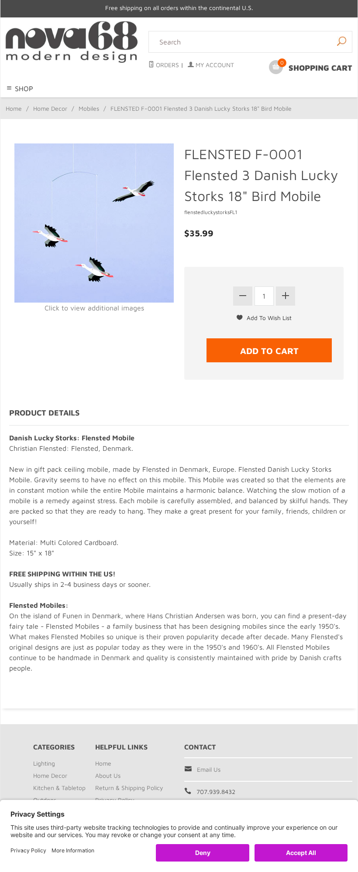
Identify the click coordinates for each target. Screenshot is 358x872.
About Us (107, 775)
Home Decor (116, 102)
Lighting (81, 102)
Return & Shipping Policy (129, 787)
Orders (166, 64)
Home (14, 108)
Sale (283, 102)
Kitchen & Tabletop (168, 102)
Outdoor (213, 102)
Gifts (266, 102)
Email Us (208, 769)
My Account (214, 64)
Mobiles (89, 108)
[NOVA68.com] (71, 42)
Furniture (242, 102)
